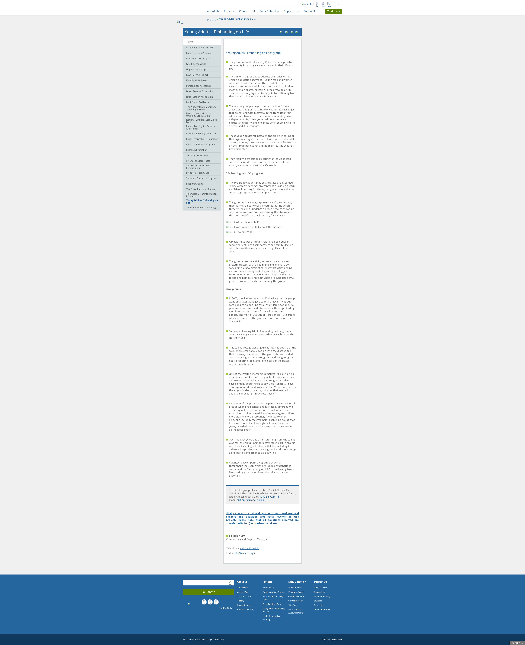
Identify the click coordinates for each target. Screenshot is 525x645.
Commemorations (322, 609)
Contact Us (311, 11)
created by (331, 639)
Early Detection (269, 11)
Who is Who (242, 592)
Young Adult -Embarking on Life (274, 610)
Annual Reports (244, 605)
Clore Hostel (247, 11)
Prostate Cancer (296, 592)
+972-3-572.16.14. (269, 496)
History (240, 600)
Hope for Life (269, 587)
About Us (213, 11)
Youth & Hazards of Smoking (272, 618)
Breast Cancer (295, 587)
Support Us (291, 11)
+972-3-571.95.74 (249, 548)
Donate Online (320, 587)
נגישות (518, 643)
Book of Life (319, 592)
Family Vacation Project (274, 592)
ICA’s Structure (244, 596)
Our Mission (242, 587)
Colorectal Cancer (296, 596)
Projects (229, 11)
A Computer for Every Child (273, 598)
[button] (338, 4)
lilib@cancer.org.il (245, 553)
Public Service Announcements (295, 611)
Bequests (318, 605)
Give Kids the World (272, 604)
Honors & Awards (245, 609)
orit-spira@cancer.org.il (251, 500)
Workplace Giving (322, 596)
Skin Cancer (293, 605)
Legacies (318, 600)
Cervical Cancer (295, 600)
